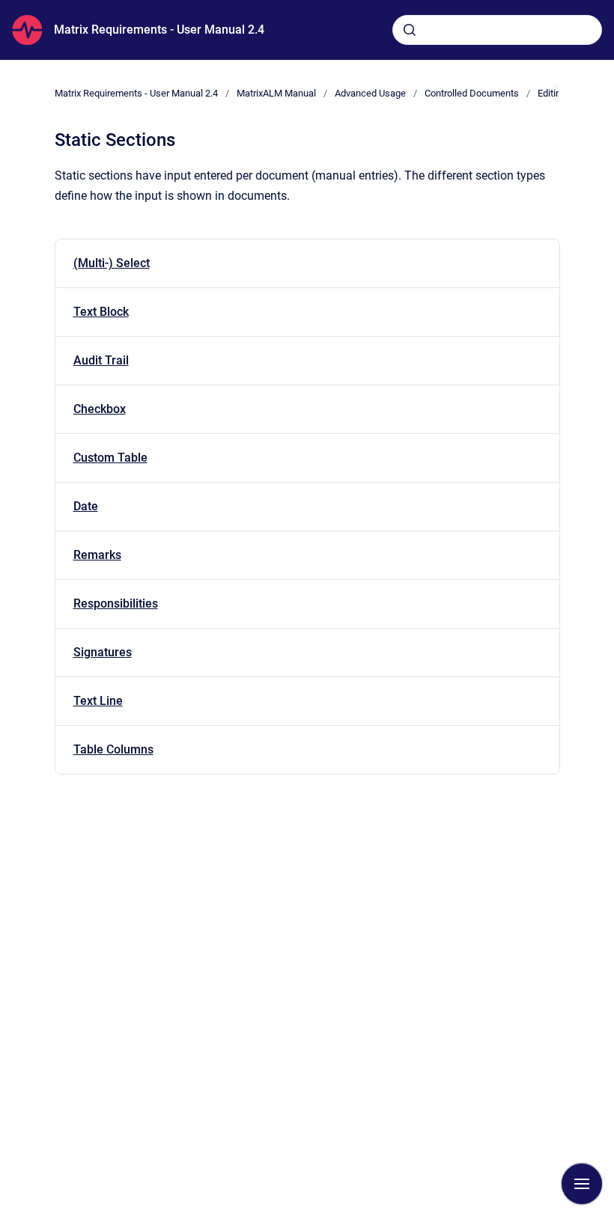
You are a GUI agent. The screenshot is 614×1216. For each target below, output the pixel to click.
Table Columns (113, 749)
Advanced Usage (370, 93)
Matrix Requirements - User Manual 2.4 (159, 29)
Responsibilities (115, 603)
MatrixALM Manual (276, 93)
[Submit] (410, 30)
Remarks (97, 555)
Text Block (101, 312)
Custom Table (110, 457)
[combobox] (497, 30)
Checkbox (99, 409)
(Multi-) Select (111, 263)
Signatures (102, 652)
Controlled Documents (472, 93)
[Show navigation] (582, 1184)
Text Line (98, 701)
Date (85, 506)
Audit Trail (101, 360)
